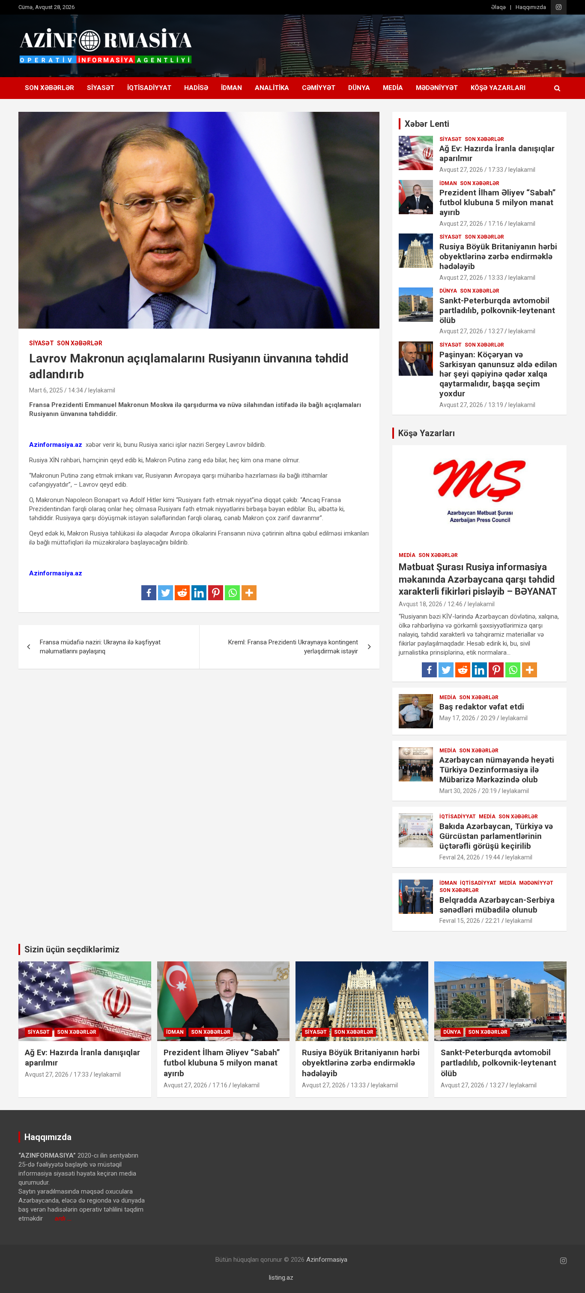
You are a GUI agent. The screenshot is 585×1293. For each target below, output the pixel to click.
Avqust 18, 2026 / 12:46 (431, 604)
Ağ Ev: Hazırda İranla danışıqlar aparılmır (497, 153)
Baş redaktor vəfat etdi (481, 707)
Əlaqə (498, 7)
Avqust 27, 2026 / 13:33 (471, 277)
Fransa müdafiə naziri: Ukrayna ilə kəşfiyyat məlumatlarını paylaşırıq (100, 646)
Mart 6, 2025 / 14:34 (56, 390)
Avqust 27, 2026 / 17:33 (471, 169)
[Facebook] (148, 592)
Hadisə (196, 88)
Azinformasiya (326, 1259)
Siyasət (100, 88)
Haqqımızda (531, 7)
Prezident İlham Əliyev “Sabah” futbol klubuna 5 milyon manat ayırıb (497, 202)
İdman (231, 88)
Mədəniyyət (437, 88)
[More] (249, 592)
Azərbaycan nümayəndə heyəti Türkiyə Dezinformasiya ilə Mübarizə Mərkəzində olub (496, 769)
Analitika (272, 88)
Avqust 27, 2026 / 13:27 (471, 331)
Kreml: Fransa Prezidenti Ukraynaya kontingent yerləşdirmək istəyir (293, 646)
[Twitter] (165, 592)
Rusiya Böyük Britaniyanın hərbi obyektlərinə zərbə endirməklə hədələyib (498, 256)
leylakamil (101, 390)
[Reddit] (182, 592)
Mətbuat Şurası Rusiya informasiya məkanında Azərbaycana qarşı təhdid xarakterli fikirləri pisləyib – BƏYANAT (478, 579)
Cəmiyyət (318, 88)
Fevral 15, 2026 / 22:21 (469, 920)
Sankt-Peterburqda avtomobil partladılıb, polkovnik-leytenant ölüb (497, 310)
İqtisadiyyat (149, 88)
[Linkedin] (198, 592)
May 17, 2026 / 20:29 (467, 718)
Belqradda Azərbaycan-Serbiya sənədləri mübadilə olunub (497, 905)
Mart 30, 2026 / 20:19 (468, 790)
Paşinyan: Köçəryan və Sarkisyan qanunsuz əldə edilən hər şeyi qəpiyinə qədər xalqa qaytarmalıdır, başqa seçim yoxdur (498, 374)
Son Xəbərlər (49, 88)
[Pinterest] (215, 592)
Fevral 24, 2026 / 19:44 (469, 857)
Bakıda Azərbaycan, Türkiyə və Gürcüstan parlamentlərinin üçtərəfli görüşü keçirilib (496, 836)
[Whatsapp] (232, 592)
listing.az (281, 1277)
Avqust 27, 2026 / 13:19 (471, 404)
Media (393, 88)
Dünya (359, 88)
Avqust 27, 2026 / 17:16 (471, 223)
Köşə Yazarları (498, 88)
